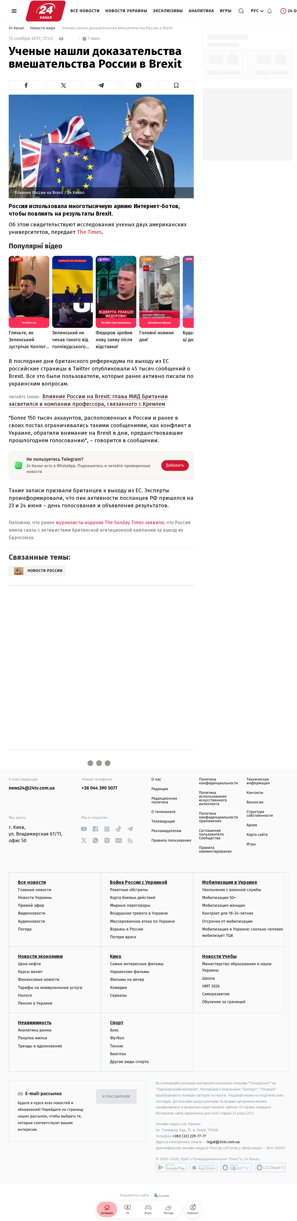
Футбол (117, 1037)
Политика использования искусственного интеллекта (213, 798)
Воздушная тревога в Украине (139, 913)
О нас (156, 779)
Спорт (116, 1022)
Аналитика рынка (35, 1030)
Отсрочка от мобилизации (227, 921)
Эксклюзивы (168, 10)
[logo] (45, 11)
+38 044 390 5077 (99, 788)
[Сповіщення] (269, 11)
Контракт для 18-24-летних (227, 913)
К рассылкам (116, 1097)
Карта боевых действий (132, 897)
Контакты (255, 793)
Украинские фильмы (129, 971)
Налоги (25, 995)
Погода (25, 929)
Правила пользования (171, 840)
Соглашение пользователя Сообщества (211, 834)
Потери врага (123, 936)
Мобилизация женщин (223, 905)
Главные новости (34, 889)
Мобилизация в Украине (229, 882)
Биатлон (118, 1053)
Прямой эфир (31, 905)
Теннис (117, 1046)
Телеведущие (163, 821)
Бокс (114, 1030)
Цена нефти (29, 963)
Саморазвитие (216, 994)
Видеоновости (32, 913)
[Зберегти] (176, 85)
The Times (89, 232)
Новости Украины (127, 10)
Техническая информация (258, 781)
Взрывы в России (126, 929)
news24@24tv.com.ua (32, 788)
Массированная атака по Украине (142, 921)
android (171, 1167)
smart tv (236, 1167)
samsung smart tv (270, 1167)
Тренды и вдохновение (40, 1046)
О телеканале (163, 812)
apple (204, 1167)
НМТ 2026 (211, 986)
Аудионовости (31, 921)
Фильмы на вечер (127, 979)
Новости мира (43, 28)
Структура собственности (260, 814)
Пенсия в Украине (35, 1003)
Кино (115, 956)
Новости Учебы (219, 956)
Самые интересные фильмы (136, 963)
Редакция (159, 789)
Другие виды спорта (129, 1061)
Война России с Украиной (138, 882)
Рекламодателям (166, 831)
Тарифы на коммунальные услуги (50, 987)
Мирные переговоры (130, 905)
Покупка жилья (32, 1037)
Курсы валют (30, 971)
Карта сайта (257, 835)
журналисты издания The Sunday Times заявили (110, 522)
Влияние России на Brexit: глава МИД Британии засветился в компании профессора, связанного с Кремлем (88, 400)
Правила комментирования (215, 849)
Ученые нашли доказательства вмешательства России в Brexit (117, 28)
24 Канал (17, 28)
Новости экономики (40, 956)
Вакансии (255, 802)
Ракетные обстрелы (129, 889)
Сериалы (118, 995)
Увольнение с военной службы (231, 889)
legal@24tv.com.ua (223, 1142)
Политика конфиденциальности (218, 781)
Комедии (118, 987)
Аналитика (201, 10)
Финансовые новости (38, 979)
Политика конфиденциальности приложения (218, 817)
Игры (226, 10)
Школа (208, 978)
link (84, 829)
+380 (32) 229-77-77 (189, 1136)
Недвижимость (35, 1022)
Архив (252, 825)
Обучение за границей (223, 1001)
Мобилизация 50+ (219, 897)
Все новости (85, 10)
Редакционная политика (164, 800)
